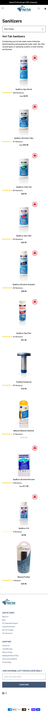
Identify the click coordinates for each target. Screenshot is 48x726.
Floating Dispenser (24, 382)
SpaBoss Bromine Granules (24, 284)
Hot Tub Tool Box (8, 630)
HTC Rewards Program (10, 623)
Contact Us (6, 646)
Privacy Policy (6, 662)
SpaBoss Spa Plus (23, 333)
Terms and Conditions (9, 659)
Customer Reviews (8, 627)
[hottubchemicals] (24, 8)
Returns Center (7, 652)
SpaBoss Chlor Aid (23, 187)
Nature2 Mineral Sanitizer (23, 431)
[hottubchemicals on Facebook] (6, 694)
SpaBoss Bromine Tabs (23, 138)
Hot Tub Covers (7, 633)
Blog (3, 620)
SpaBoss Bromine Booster (24, 479)
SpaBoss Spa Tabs (23, 236)
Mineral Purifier (24, 577)
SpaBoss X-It (24, 528)
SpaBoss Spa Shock (24, 89)
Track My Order (7, 649)
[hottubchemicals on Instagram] (3, 694)
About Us (5, 617)
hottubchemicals (26, 705)
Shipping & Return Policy (10, 655)
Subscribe (24, 685)
